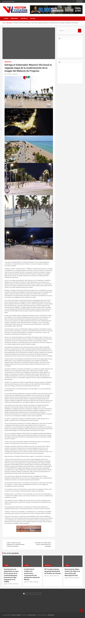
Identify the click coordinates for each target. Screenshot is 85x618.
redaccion (15, 74)
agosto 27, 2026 (8, 583)
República (24, 18)
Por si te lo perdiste (11, 553)
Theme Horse (32, 615)
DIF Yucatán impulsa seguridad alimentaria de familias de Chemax (52, 571)
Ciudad (6, 18)
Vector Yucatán (16, 615)
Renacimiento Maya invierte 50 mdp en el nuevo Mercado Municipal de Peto (72, 572)
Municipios (14, 18)
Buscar (79, 30)
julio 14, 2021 (8, 74)
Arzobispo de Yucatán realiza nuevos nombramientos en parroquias (43, 544)
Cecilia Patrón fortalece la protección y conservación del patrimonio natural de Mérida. (32, 574)
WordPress (51, 615)
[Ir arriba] (81, 610)
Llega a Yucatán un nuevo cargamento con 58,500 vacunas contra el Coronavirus (15, 544)
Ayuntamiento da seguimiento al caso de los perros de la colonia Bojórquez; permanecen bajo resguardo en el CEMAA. (11, 575)
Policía (32, 18)
